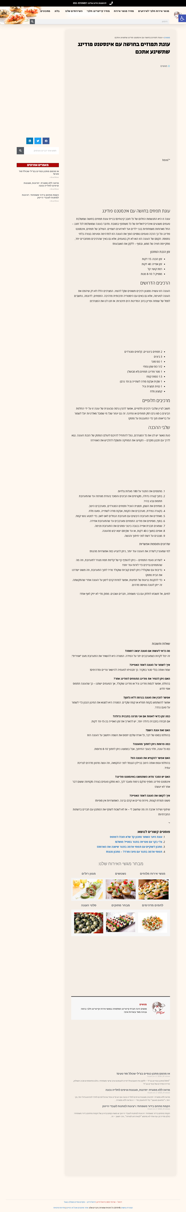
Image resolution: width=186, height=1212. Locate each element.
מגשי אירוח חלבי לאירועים (153, 11)
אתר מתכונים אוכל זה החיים (77, 1208)
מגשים (167, 37)
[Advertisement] (120, 91)
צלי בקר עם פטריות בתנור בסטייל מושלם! (138, 842)
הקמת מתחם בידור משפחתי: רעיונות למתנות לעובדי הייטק (136, 1106)
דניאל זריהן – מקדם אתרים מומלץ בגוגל (79, 1202)
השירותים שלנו (74, 11)
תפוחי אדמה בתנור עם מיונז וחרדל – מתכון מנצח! (134, 851)
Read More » (54, 177)
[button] (182, 18)
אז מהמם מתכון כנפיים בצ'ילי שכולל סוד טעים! (143, 1073)
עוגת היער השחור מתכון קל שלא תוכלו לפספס (136, 837)
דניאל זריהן (101, 1202)
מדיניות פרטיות (59, 1208)
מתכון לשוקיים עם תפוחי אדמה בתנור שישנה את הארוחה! (129, 846)
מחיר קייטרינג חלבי (98, 11)
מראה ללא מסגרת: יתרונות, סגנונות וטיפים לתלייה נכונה (137, 1089)
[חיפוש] (32, 21)
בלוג (57, 11)
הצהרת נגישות (127, 1208)
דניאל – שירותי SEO (114, 1202)
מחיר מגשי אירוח (124, 11)
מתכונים (45, 11)
